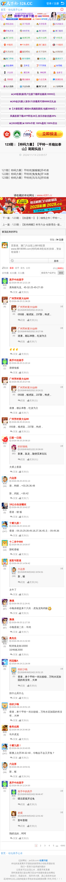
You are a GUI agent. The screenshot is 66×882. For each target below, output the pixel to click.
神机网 (42, 72)
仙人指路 (9, 86)
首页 (3, 9)
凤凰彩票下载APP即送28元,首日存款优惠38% (33, 115)
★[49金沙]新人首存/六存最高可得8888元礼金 (33, 101)
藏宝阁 (26, 72)
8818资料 (26, 58)
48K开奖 (26, 30)
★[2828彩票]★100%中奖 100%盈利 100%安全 (33, 123)
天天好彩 (9, 51)
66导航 (59, 65)
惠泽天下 (59, 58)
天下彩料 (42, 51)
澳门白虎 (42, 86)
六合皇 (9, 72)
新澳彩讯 (59, 79)
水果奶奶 (59, 51)
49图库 (9, 44)
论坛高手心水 (15, 9)
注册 (56, 3)
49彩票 (59, 37)
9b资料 (26, 44)
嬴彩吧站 (26, 51)
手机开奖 (9, 30)
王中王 (26, 65)
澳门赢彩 (42, 44)
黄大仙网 (42, 37)
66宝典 (43, 58)
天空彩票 (42, 23)
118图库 (59, 44)
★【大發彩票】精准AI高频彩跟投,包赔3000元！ (33, 108)
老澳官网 (26, 37)
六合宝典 (42, 79)
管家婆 (9, 79)
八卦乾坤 (59, 86)
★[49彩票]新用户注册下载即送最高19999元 (33, 94)
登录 (49, 3)
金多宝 (59, 72)
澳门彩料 (42, 30)
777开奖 (42, 65)
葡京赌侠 (26, 79)
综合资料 (9, 65)
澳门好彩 (9, 37)
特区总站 (9, 23)
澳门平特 (9, 58)
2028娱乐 (59, 23)
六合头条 (26, 86)
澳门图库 (59, 30)
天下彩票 (26, 23)
